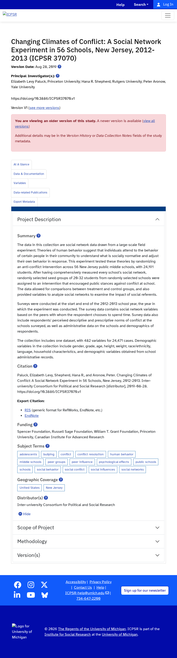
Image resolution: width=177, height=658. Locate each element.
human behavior (121, 454)
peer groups (56, 462)
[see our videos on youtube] (31, 596)
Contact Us (83, 587)
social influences (103, 469)
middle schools (30, 462)
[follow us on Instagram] (31, 586)
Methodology (32, 541)
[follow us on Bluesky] (45, 596)
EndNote (32, 415)
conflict (66, 454)
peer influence (82, 462)
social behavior (48, 469)
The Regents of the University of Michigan (92, 629)
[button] (59, 66)
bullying (48, 454)
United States (30, 487)
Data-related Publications (30, 192)
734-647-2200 (88, 598)
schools (25, 469)
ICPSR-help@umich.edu (84, 593)
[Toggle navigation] (167, 15)
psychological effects (114, 462)
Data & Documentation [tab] (29, 174)
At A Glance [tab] (21, 164)
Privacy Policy (101, 582)
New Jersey (54, 487)
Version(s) (28, 555)
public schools (146, 462)
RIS (28, 410)
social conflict (75, 469)
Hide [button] (27, 514)
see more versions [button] (44, 107)
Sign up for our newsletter (145, 590)
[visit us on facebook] (17, 586)
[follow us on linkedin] (17, 596)
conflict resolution (90, 454)
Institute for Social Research (67, 634)
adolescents (28, 454)
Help (100, 587)
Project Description (39, 219)
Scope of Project (35, 527)
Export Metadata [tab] (24, 202)
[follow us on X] (44, 586)
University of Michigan (120, 634)
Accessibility (76, 582)
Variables (20, 183)
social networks (132, 469)
